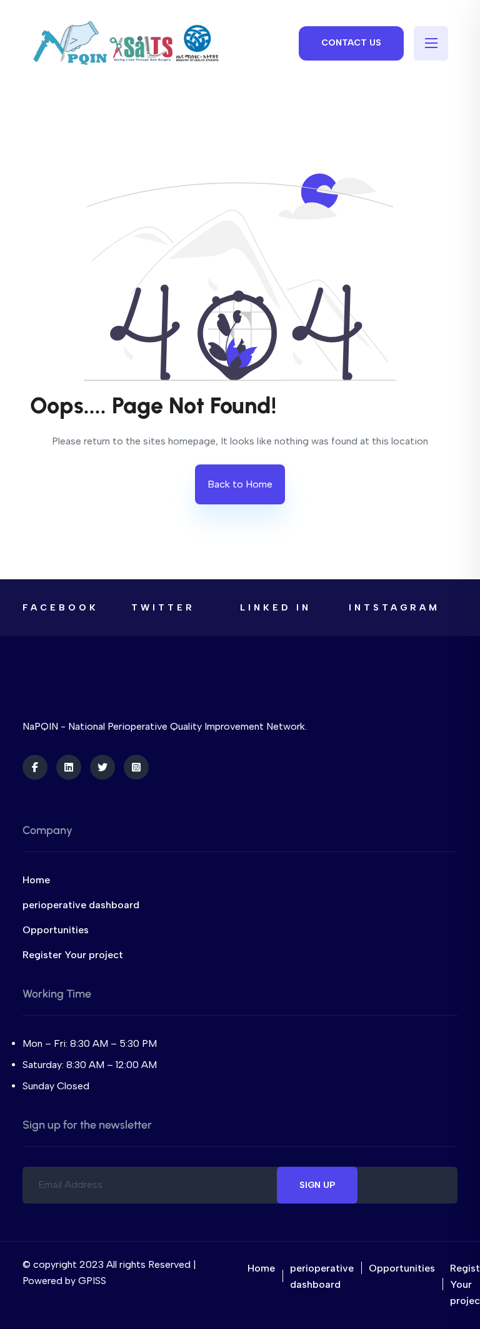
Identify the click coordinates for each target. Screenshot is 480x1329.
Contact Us (351, 42)
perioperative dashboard (80, 905)
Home (36, 880)
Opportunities (55, 930)
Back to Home (240, 484)
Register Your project (72, 955)
